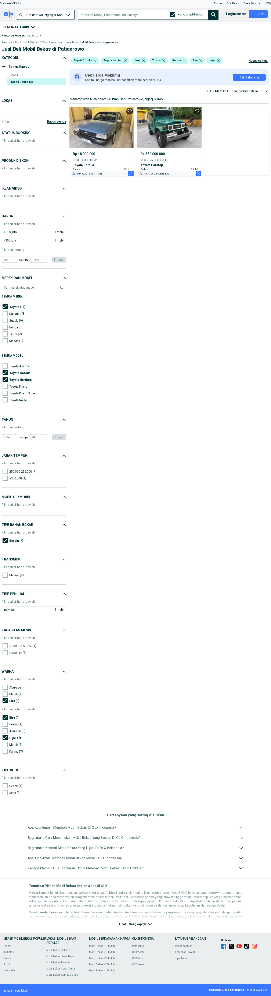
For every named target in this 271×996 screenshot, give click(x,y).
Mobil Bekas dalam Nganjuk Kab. (101, 42)
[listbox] (94, 60)
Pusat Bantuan (183, 945)
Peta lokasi (21, 990)
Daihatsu (8, 952)
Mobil (18, 42)
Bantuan (8, 990)
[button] (11, 3)
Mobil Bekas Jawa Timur (60, 968)
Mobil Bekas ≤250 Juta (102, 964)
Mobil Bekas (32, 42)
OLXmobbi (138, 952)
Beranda (7, 42)
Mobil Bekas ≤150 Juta (102, 952)
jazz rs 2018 (33, 35)
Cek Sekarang (249, 77)
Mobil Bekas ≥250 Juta (102, 970)
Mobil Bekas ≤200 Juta (102, 958)
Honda (7, 958)
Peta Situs (138, 945)
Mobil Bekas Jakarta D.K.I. (61, 950)
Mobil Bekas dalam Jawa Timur (60, 42)
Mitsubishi (9, 970)
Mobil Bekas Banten (58, 962)
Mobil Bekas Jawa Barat (60, 956)
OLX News (138, 964)
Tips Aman (181, 958)
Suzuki (7, 964)
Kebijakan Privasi (185, 952)
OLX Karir (137, 958)
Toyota (7, 945)
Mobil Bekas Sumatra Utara (62, 974)
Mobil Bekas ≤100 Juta (102, 945)
